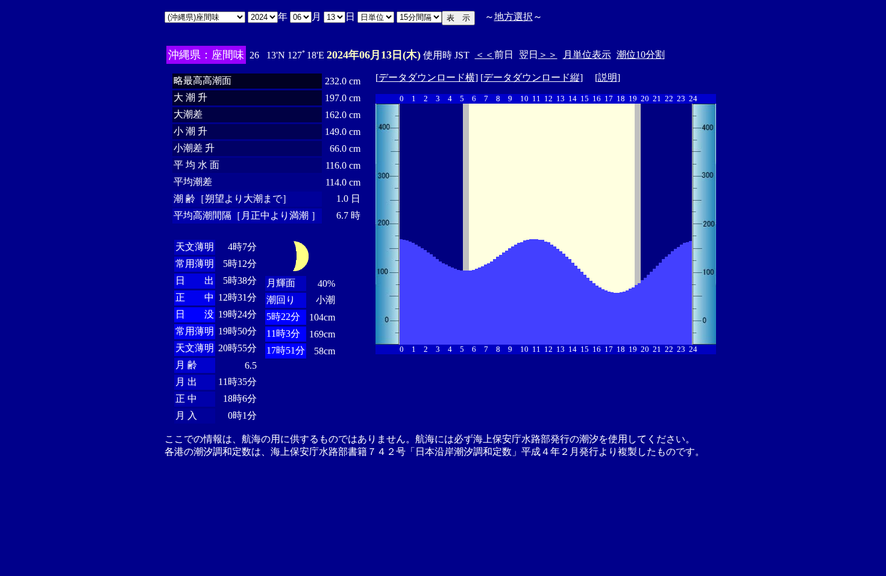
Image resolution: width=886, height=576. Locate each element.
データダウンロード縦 (531, 77)
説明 (607, 77)
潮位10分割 (641, 54)
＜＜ (484, 54)
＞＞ (548, 54)
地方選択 (513, 16)
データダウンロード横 (427, 77)
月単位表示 (587, 54)
